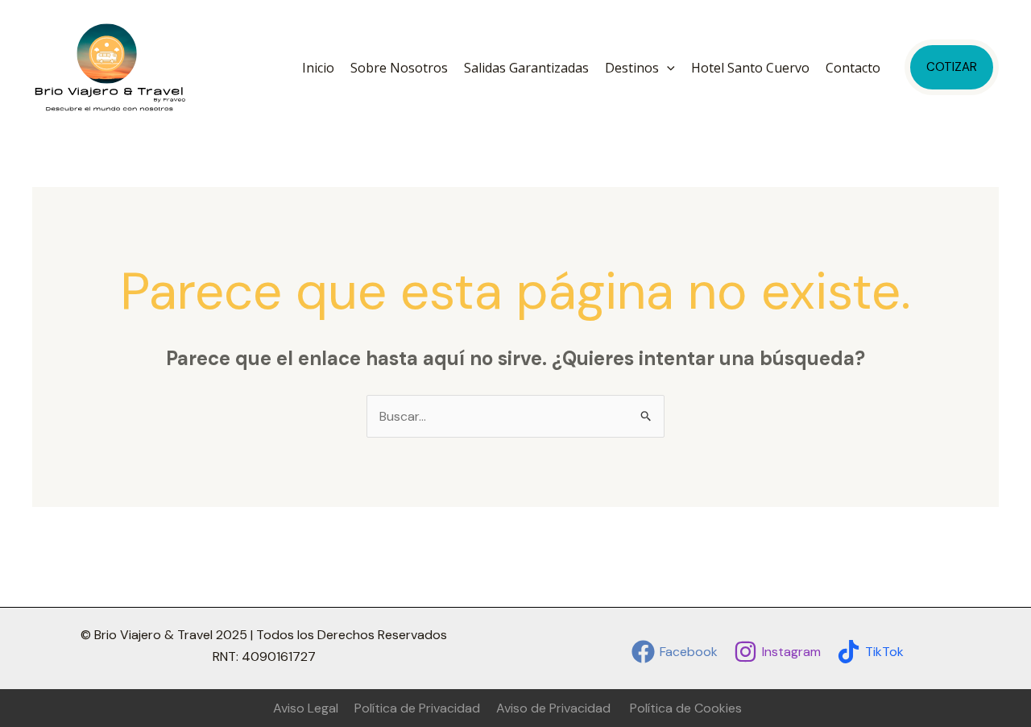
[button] (667, 67)
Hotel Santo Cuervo (750, 68)
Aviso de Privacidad (553, 708)
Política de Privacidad (417, 708)
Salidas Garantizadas (526, 68)
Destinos (632, 68)
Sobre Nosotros (399, 68)
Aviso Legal (305, 708)
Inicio (318, 68)
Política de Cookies (686, 708)
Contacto (853, 68)
